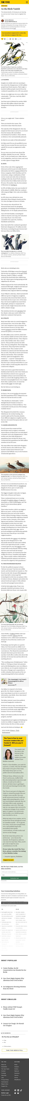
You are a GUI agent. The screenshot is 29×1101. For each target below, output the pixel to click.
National (16, 1071)
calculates (20, 311)
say (2, 556)
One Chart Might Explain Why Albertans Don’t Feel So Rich (13, 979)
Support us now (8, 860)
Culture (16, 1069)
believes (15, 635)
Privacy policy (3, 880)
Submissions (4, 1082)
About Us (3, 1064)
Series (16, 1077)
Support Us (4, 1086)
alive (11, 586)
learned (24, 271)
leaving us (14, 185)
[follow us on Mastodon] (10, 39)
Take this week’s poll (14, 1050)
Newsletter (4, 1066)
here (15, 28)
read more (11, 685)
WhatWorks (17, 1079)
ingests (19, 546)
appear (15, 538)
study (17, 171)
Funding (3, 1073)
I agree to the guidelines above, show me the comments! (14, 903)
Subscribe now (14, 878)
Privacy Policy (5, 1079)
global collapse (13, 500)
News (15, 1064)
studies (16, 393)
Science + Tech (14, 730)
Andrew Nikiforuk (9, 20)
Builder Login (5, 1093)
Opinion (16, 1075)
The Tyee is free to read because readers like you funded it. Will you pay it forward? (13, 741)
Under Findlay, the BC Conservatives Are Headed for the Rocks (14, 970)
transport (8, 329)
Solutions (16, 1073)
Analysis (4, 6)
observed (23, 573)
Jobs (2, 1077)
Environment (6, 732)
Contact (3, 1071)
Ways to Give (4, 1084)
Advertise (3, 1075)
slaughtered (22, 486)
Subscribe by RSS (6, 1095)
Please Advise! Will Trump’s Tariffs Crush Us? (12, 1008)
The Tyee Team (5, 1069)
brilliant (12, 633)
